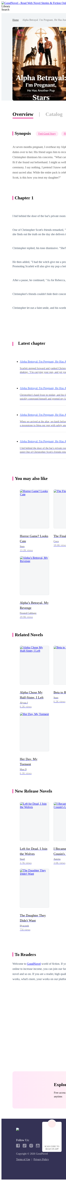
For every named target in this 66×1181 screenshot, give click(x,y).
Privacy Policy (41, 1159)
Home (15, 20)
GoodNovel (34, 963)
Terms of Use (23, 1159)
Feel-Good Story (47, 133)
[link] (15, 20)
